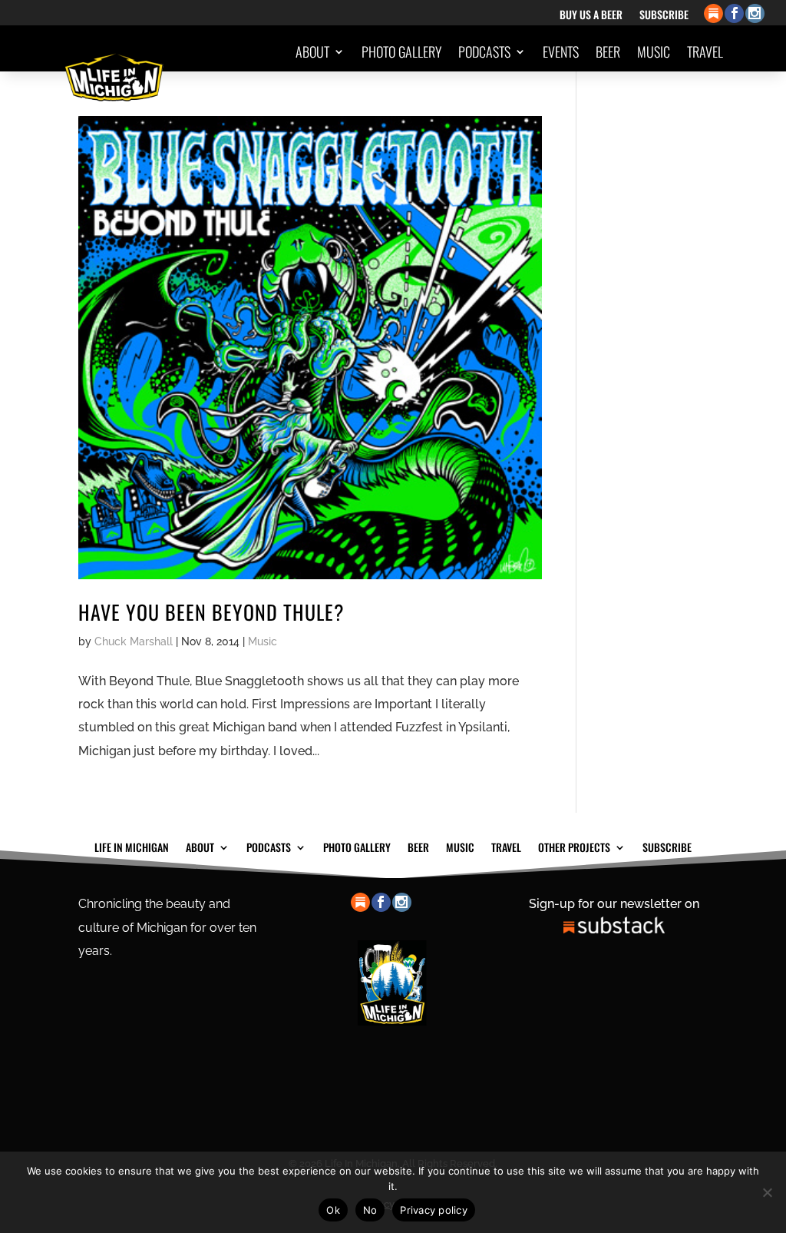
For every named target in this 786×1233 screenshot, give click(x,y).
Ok (333, 1210)
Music (653, 51)
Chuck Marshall (133, 641)
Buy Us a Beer (591, 15)
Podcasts (484, 51)
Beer (608, 51)
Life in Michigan (131, 846)
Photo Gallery (401, 51)
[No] (766, 1192)
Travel (705, 51)
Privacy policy (433, 1210)
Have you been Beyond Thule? (211, 612)
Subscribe (664, 15)
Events (561, 51)
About (312, 51)
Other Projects (666, 110)
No (370, 1210)
